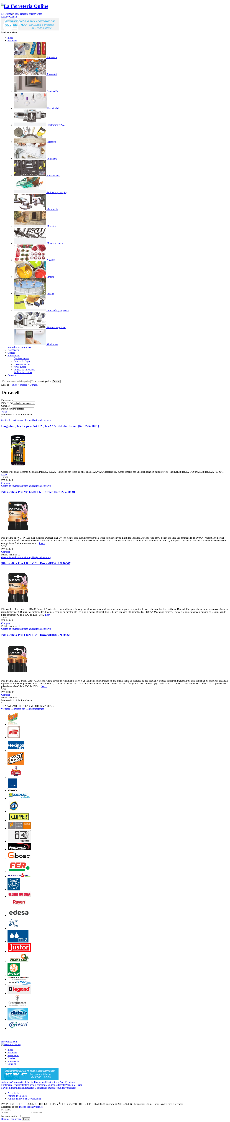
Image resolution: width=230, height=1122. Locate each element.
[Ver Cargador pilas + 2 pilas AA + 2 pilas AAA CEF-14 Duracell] (18, 469)
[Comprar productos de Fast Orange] (16, 763)
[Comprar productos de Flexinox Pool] (16, 750)
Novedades (13, 350)
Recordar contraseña (11, 1119)
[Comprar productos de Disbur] (18, 1019)
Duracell (34, 384)
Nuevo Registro (20, 13)
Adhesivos (6, 1082)
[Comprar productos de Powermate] (19, 849)
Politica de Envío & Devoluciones (24, 1098)
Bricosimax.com (9, 1041)
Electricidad (40, 1082)
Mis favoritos (35, 13)
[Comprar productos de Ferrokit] (16, 777)
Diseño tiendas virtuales (31, 1106)
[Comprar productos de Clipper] (19, 820)
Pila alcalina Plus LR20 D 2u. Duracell (36, 635)
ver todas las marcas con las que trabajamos (22, 708)
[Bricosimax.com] (10, 1044)
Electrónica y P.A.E (55, 1082)
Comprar (5, 483)
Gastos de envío (22, 364)
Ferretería (70, 1082)
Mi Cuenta (6, 13)
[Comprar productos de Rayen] (19, 906)
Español (5, 16)
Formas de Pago (22, 361)
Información (14, 355)
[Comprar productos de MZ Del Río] (18, 941)
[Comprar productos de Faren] (19, 828)
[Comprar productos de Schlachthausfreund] (14, 889)
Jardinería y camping (35, 1085)
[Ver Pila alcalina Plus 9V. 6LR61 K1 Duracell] (18, 535)
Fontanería (6, 1085)
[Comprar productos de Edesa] (19, 915)
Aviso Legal (20, 366)
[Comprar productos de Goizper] (19, 841)
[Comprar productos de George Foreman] (19, 896)
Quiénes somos (21, 358)
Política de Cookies (17, 1096)
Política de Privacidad (24, 369)
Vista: (4, 411)
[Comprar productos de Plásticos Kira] (19, 876)
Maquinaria (51, 1085)
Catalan (13, 16)
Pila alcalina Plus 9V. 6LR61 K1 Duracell (38, 492)
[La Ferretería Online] (24, 6)
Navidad (5, 1087)
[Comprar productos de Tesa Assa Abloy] (13, 790)
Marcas (23, 384)
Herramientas (18, 1085)
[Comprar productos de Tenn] (13, 724)
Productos (12, 40)
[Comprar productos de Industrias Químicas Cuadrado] (19, 961)
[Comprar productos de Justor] (19, 951)
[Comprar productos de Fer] (19, 871)
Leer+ (4, 474)
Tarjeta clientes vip (42, 420)
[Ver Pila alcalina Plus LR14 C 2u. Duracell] (18, 606)
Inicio (10, 37)
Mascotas (61, 1085)
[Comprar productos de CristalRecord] (19, 1006)
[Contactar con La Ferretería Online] (30, 29)
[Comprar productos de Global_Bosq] (19, 858)
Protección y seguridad (35, 1087)
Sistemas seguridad (55, 1087)
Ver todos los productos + (21, 347)
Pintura (13, 1087)
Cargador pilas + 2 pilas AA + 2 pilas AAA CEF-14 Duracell (50, 426)
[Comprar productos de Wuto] (14, 737)
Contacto (12, 375)
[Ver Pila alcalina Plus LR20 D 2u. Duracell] (18, 678)
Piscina (20, 1087)
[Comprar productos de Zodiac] (19, 798)
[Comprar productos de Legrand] (19, 993)
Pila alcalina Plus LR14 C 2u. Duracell (36, 563)
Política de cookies (23, 372)
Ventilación (70, 1087)
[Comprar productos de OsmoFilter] (19, 984)
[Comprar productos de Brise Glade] (14, 928)
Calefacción (28, 1082)
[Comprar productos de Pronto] (14, 811)
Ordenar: (5, 406)
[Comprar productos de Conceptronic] (19, 979)
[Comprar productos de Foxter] (14, 975)
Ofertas (11, 352)
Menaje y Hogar (74, 1085)
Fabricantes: (7, 400)
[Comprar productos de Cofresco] (19, 1028)
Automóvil (17, 1082)
